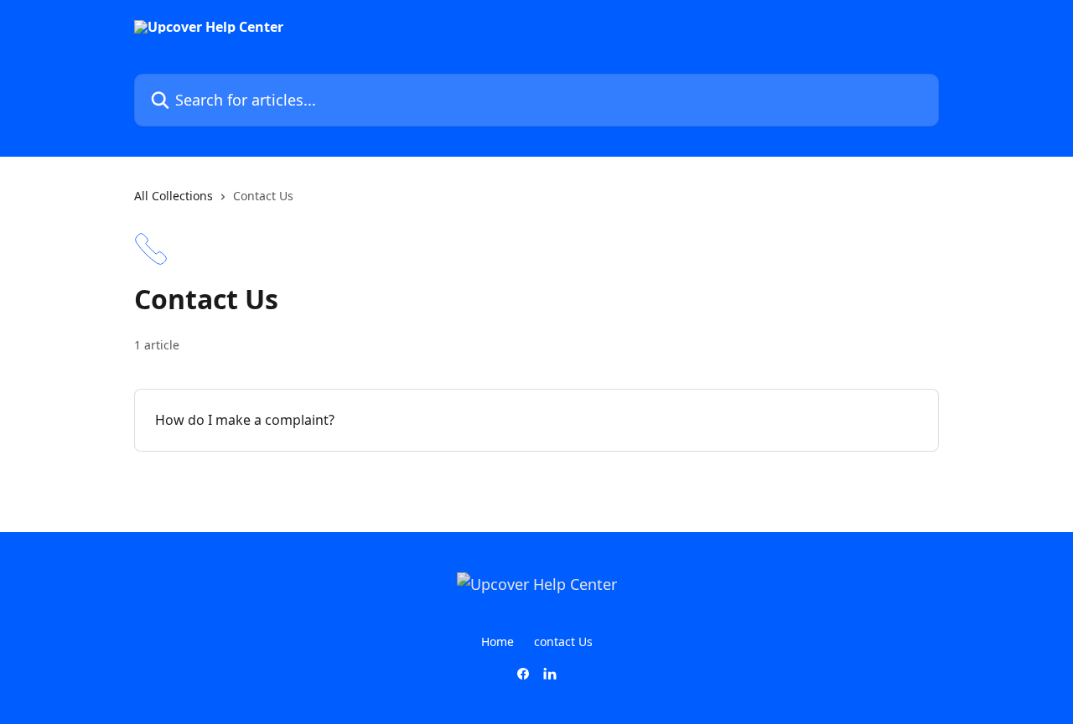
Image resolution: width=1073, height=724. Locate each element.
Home (497, 641)
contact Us (563, 641)
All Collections (173, 196)
